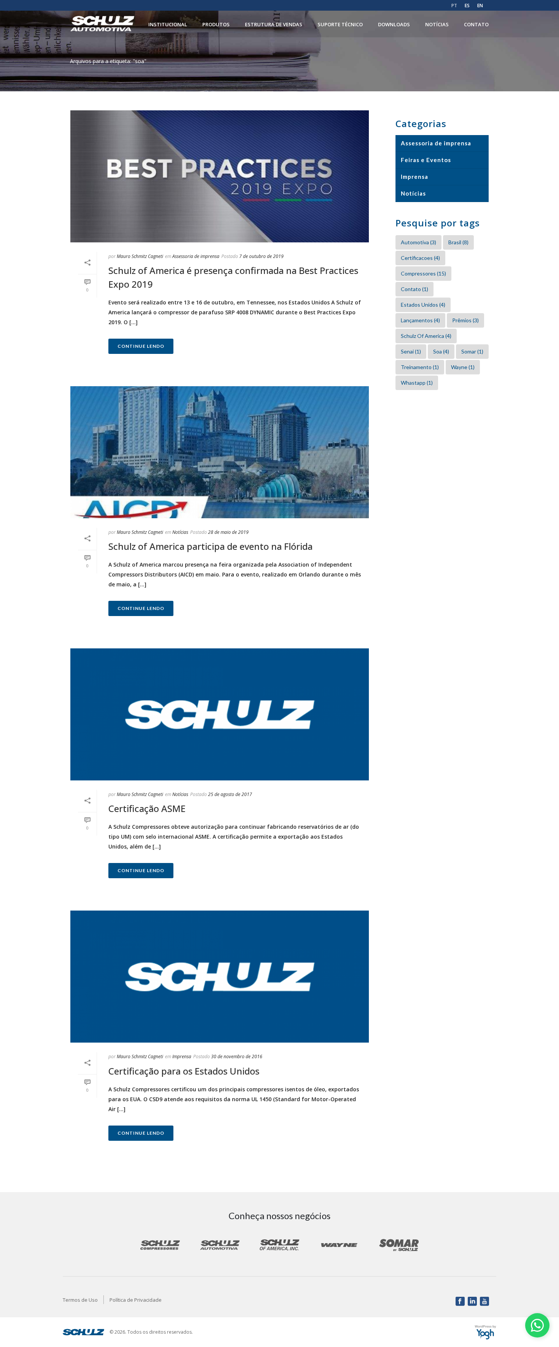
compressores (423, 273)
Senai (411, 351)
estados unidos (423, 304)
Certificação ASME (147, 808)
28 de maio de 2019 (228, 532)
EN (480, 5)
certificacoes (420, 258)
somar (472, 351)
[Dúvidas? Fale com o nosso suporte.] (537, 1325)
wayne (463, 367)
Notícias (437, 24)
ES (467, 5)
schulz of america (426, 336)
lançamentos (420, 320)
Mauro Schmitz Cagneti (140, 256)
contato (414, 289)
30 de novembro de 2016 (236, 1056)
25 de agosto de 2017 (230, 794)
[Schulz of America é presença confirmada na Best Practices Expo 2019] (219, 176)
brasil (458, 242)
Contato (476, 24)
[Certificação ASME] (219, 714)
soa (441, 351)
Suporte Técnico (340, 24)
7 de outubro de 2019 (261, 256)
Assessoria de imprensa (195, 256)
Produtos (216, 24)
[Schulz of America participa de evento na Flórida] (219, 452)
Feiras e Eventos (426, 159)
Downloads (394, 24)
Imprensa (181, 1056)
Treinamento (420, 367)
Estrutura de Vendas (273, 24)
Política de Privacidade (136, 1300)
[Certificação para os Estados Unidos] (219, 977)
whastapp (417, 382)
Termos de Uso (80, 1300)
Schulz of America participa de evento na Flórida (210, 546)
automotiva (418, 242)
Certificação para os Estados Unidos (183, 1071)
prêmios (465, 320)
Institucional (167, 24)
